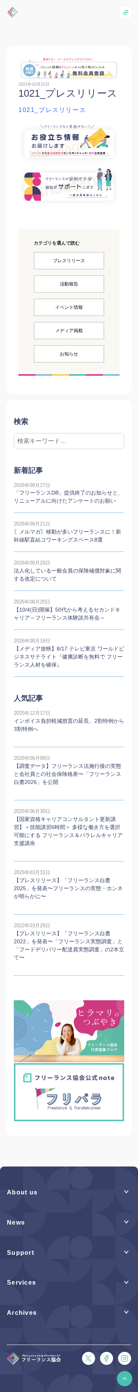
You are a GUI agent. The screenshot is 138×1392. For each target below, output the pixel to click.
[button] (124, 1378)
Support (20, 1252)
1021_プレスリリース (52, 110)
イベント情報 (69, 307)
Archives (22, 1312)
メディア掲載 (69, 330)
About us (22, 1192)
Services (21, 1282)
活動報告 (69, 284)
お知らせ (69, 354)
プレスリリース (69, 260)
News (16, 1222)
